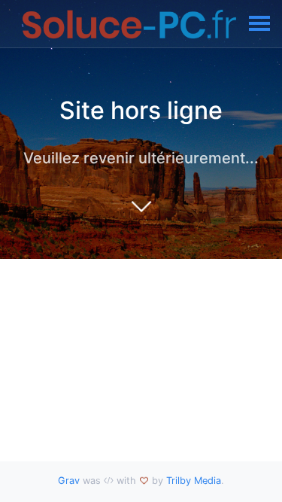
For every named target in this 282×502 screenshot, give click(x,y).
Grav (69, 480)
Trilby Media (193, 480)
